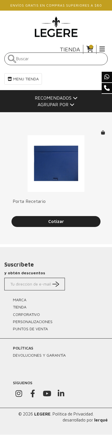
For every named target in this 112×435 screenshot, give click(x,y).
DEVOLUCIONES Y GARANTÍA (39, 355)
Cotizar (56, 221)
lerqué (101, 419)
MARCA (19, 299)
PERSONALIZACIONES (33, 321)
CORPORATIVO (26, 314)
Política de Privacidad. (73, 413)
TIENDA (70, 49)
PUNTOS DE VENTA (30, 328)
